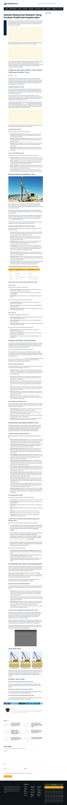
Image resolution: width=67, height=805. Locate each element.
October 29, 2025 (13, 726)
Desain (19, 8)
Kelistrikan (33, 792)
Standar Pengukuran (39, 792)
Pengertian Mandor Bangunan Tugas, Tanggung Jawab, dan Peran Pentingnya (15, 732)
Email (5, 768)
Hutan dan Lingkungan (33, 787)
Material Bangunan (32, 795)
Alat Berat (26, 786)
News (43, 8)
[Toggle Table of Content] (15, 76)
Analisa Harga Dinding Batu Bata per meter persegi (17, 358)
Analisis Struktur (8, 12)
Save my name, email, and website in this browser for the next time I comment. (18, 773)
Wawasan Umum (39, 795)
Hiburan (25, 795)
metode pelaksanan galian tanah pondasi (19, 539)
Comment (6, 750)
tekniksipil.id (24, 103)
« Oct (45, 802)
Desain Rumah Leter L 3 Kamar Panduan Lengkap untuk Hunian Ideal (36, 731)
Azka (13, 708)
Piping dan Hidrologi (39, 787)
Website (25, 768)
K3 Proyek (25, 8)
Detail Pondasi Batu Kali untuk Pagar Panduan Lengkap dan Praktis (16, 724)
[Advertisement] (25, 34)
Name (5, 764)
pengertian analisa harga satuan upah (30, 574)
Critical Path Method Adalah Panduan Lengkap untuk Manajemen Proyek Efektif (36, 725)
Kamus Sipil (31, 8)
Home (7, 8)
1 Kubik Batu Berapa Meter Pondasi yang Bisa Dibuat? (36, 738)
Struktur (48, 8)
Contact (43, 3)
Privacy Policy (53, 3)
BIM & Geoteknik (13, 8)
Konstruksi (38, 8)
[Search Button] (61, 9)
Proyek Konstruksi (39, 790)
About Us (40, 3)
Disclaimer (48, 3)
